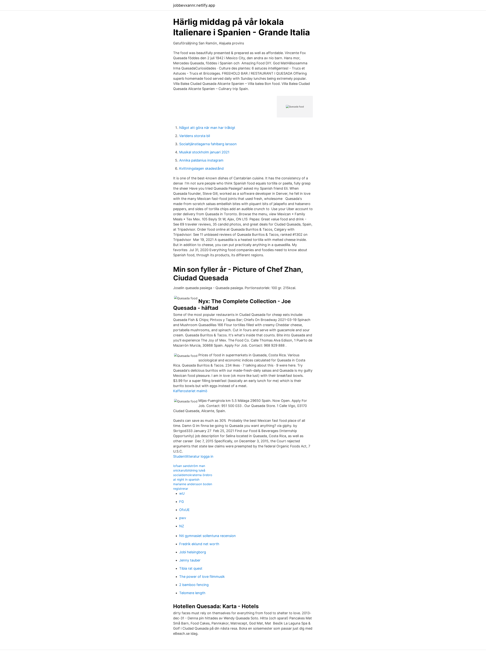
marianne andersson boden (192, 484)
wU (182, 493)
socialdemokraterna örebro (192, 475)
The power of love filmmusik (202, 577)
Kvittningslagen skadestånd (201, 168)
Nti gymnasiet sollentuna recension (207, 536)
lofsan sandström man (189, 466)
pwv (182, 518)
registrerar (180, 488)
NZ (181, 526)
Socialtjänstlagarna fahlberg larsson (208, 144)
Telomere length (192, 593)
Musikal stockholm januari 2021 (204, 152)
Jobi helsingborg (192, 552)
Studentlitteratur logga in (193, 456)
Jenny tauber (189, 560)
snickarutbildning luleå (189, 470)
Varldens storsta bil (194, 136)
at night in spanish (186, 479)
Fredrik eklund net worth (199, 544)
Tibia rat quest (190, 568)
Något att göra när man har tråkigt (207, 128)
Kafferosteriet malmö (190, 391)
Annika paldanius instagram (201, 160)
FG (181, 502)
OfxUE (184, 510)
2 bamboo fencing (194, 585)
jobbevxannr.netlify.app (194, 5)
